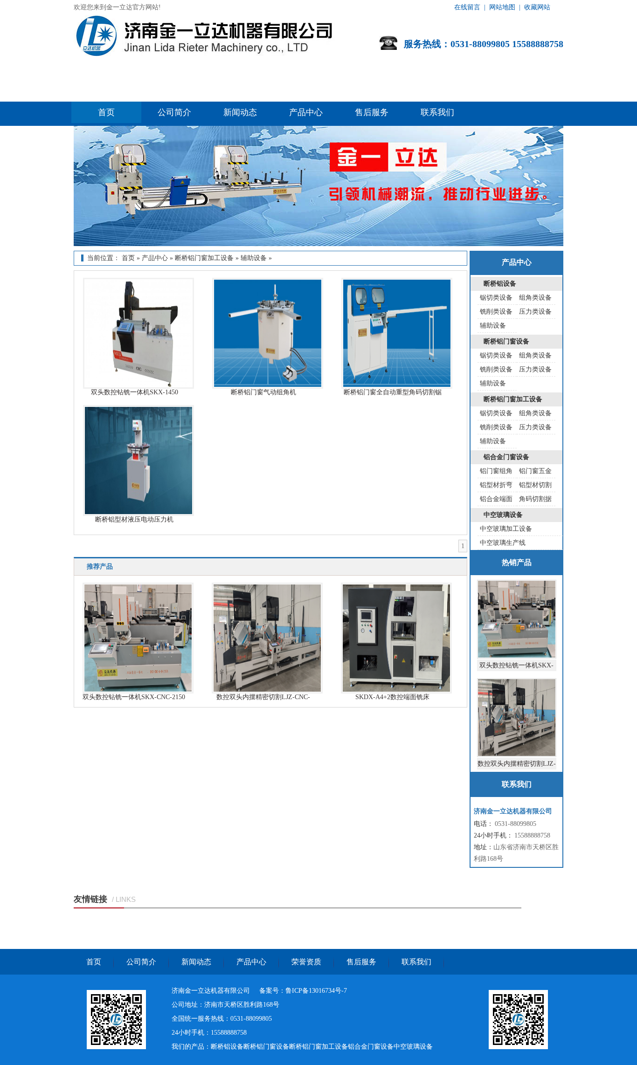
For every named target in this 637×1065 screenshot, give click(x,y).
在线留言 (467, 7)
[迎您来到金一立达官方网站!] (206, 55)
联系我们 (437, 112)
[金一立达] (116, 1047)
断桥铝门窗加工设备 (204, 257)
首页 (106, 112)
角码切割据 (535, 498)
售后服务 (371, 112)
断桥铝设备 (500, 283)
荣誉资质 (306, 962)
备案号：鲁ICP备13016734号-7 (303, 990)
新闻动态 (240, 112)
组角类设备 (535, 297)
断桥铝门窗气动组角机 (263, 392)
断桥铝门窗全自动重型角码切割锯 (393, 392)
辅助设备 (254, 257)
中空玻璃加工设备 (506, 528)
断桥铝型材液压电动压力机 (134, 519)
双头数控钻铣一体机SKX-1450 (134, 392)
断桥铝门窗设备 (506, 341)
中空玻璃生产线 (503, 542)
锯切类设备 (496, 297)
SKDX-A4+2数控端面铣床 (392, 697)
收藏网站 (537, 7)
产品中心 (306, 112)
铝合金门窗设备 (506, 456)
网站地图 (502, 7)
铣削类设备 (496, 311)
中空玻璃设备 (503, 514)
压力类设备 (535, 311)
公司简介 (174, 112)
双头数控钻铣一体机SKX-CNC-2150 (134, 697)
